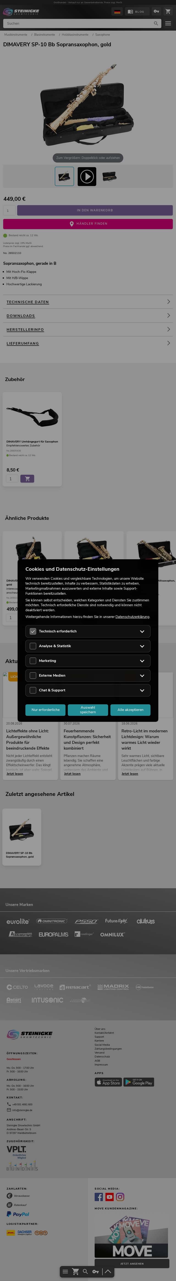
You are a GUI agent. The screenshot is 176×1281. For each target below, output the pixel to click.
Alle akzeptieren (130, 709)
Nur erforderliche (46, 709)
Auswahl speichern (88, 710)
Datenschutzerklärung (132, 616)
